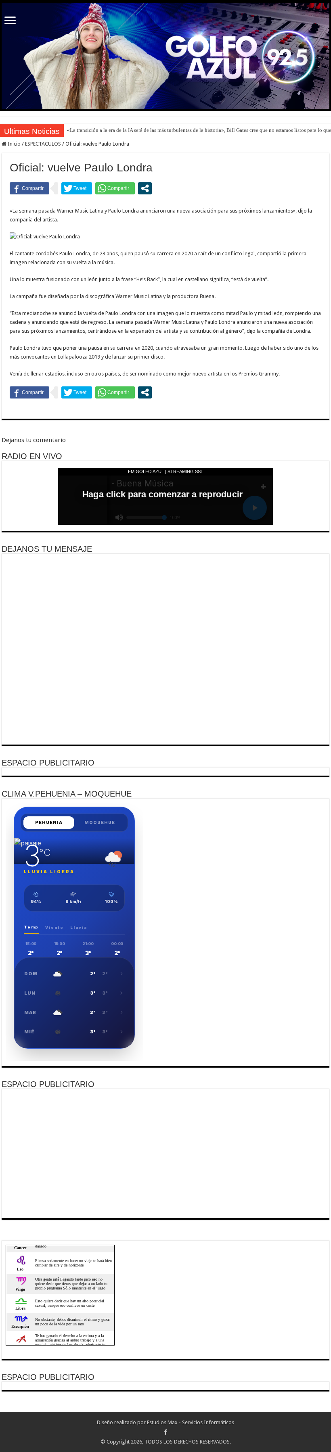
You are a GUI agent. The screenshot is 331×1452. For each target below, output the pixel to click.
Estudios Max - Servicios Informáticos (190, 1422)
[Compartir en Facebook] (29, 188)
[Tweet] (76, 188)
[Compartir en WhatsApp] (115, 188)
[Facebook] (165, 1432)
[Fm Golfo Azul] (165, 56)
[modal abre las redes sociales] (145, 188)
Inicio (13, 144)
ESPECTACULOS (43, 144)
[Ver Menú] (10, 21)
